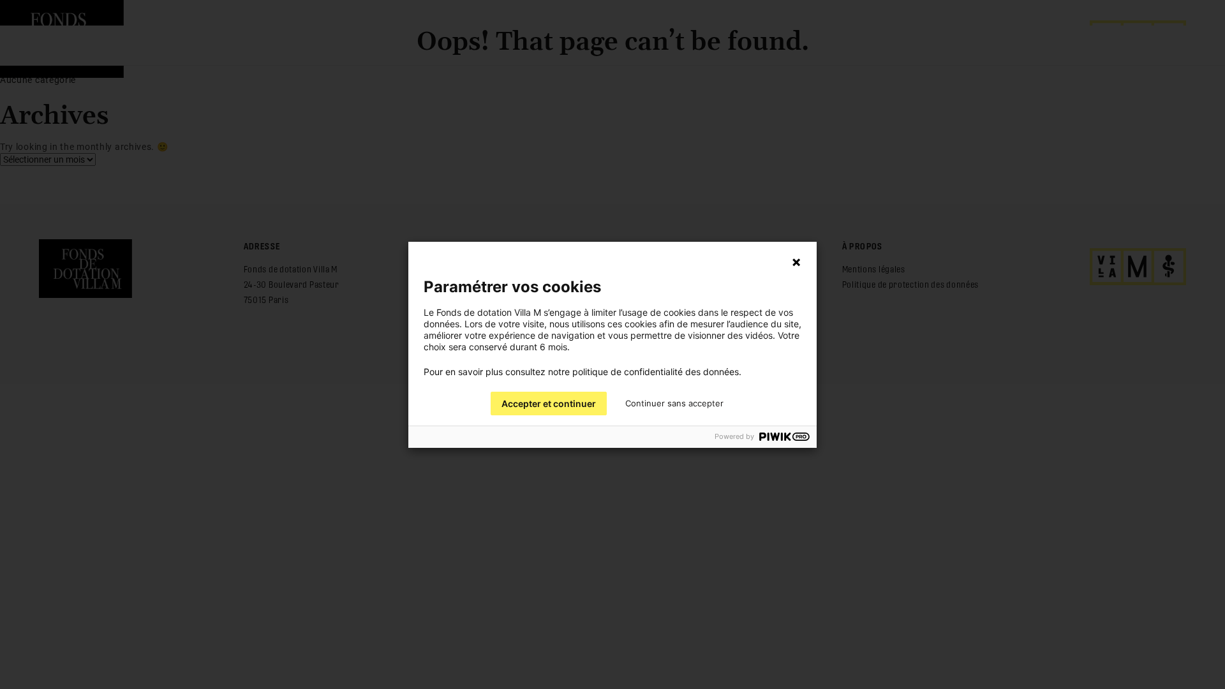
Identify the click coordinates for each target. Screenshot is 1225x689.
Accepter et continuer (548, 403)
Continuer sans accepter (674, 403)
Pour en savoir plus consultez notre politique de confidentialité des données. (582, 372)
